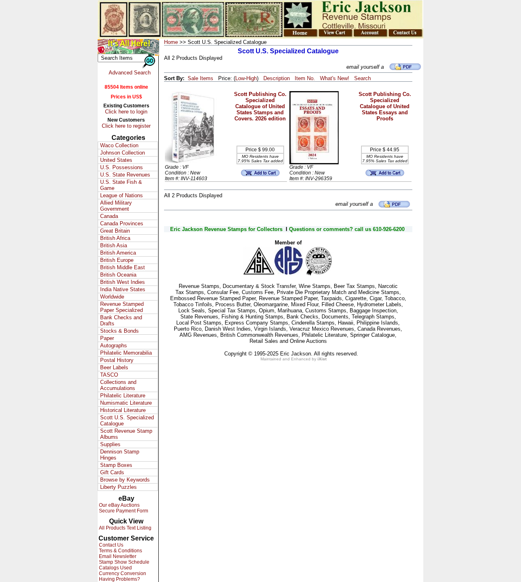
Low (240, 78)
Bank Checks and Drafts (121, 320)
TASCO (109, 375)
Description (276, 78)
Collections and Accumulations (118, 385)
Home (171, 42)
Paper (107, 338)
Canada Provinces (121, 223)
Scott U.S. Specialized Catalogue (127, 420)
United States (116, 160)
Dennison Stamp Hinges (119, 455)
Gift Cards (112, 472)
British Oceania (118, 275)
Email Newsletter (117, 556)
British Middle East (122, 267)
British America (118, 253)
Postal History (117, 360)
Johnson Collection (122, 153)
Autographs (113, 345)
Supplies (110, 444)
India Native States (122, 289)
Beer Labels (114, 367)
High (251, 78)
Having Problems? (119, 579)
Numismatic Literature (126, 403)
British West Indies (122, 282)
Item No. (305, 78)
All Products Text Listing (124, 528)
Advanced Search (130, 73)
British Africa (115, 238)
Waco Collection (119, 145)
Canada (109, 216)
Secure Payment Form (123, 511)
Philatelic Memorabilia (126, 353)
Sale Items (200, 78)
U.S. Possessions (121, 167)
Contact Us (110, 545)
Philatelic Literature (122, 395)
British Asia (113, 245)
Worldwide (112, 297)
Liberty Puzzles (118, 487)
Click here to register (126, 126)
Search (362, 78)
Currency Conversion (122, 573)
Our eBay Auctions (119, 505)
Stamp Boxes (116, 465)
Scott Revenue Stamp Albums (126, 434)
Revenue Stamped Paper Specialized (122, 307)
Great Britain (115, 231)
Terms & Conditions (120, 551)
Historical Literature (123, 410)
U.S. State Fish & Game (121, 185)
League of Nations (121, 195)
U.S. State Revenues (125, 175)
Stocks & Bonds (119, 331)
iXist (321, 359)
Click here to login (126, 112)
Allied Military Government (116, 206)
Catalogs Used (115, 568)
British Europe (117, 260)
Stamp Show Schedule (123, 562)
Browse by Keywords (125, 480)
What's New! (334, 78)
